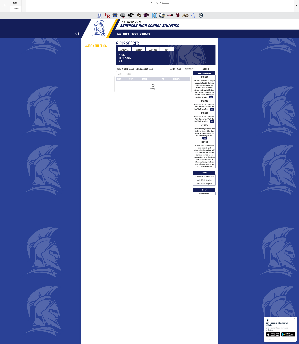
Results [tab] (16, 9)
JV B (120, 61)
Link (211, 97)
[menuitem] (99, 15)
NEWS (166, 49)
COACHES (153, 49)
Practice (128, 73)
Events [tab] (16, 3)
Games (120, 73)
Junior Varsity (125, 58)
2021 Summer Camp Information (204, 176)
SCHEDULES (125, 49)
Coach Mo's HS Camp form (204, 183)
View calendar (165, 3)
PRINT (206, 68)
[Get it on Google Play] (288, 334)
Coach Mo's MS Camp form (204, 180)
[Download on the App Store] (273, 334)
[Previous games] (24, 6)
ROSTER (138, 49)
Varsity (122, 55)
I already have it (271, 339)
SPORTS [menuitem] (126, 33)
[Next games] (296, 6)
